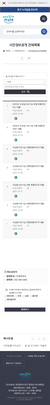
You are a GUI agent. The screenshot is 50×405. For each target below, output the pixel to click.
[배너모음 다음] (38, 339)
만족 (19, 296)
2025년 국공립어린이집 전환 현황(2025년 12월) (29, 105)
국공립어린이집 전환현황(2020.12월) (28, 203)
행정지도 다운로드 (14, 363)
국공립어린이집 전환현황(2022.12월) (28, 166)
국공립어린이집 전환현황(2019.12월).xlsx (16, 233)
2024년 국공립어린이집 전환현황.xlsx (16, 140)
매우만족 (10, 296)
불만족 (35, 296)
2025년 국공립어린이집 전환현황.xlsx (16, 118)
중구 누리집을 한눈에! (27, 9)
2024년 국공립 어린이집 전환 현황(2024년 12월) (28, 127)
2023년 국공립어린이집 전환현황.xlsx (16, 158)
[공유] (22, 58)
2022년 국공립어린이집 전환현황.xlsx (16, 177)
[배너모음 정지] (44, 339)
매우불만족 (11, 300)
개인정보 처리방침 (14, 356)
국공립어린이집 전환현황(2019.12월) (28, 222)
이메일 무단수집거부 (36, 356)
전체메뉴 (43, 18)
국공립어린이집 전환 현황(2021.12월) (28, 185)
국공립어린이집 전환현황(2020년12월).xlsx (16, 214)
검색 (44, 32)
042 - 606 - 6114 (29, 387)
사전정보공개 (19, 51)
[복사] (29, 58)
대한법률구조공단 (12, 345)
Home (8, 51)
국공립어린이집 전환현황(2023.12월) (28, 147)
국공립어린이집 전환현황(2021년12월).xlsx (16, 196)
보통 (26, 296)
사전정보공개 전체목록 (37, 51)
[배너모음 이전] (33, 339)
